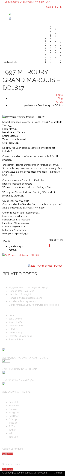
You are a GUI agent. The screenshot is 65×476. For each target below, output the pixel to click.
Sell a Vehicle (10, 62)
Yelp (11, 433)
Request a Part (45, 50)
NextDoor (13, 416)
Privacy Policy (16, 339)
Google (13, 409)
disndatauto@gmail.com (29, 298)
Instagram (14, 412)
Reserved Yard (16, 325)
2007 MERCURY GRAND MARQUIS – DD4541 (25, 357)
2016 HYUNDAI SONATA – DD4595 (19, 369)
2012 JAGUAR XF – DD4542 (16, 391)
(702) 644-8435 (54, 7)
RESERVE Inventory (50, 44)
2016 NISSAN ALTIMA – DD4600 (18, 380)
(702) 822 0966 (23, 294)
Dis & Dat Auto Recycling (34, 472)
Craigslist (13, 402)
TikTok (12, 426)
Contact (58, 472)
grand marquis (16, 246)
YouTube (13, 437)
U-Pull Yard (14, 329)
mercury (13, 250)
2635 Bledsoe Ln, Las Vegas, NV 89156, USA (27, 1)
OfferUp (13, 419)
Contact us (60, 52)
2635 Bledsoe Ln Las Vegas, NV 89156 (28, 287)
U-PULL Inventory (55, 45)
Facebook (14, 405)
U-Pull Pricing (16, 332)
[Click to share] (49, 245)
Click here (7, 454)
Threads (13, 423)
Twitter (12, 430)
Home (12, 315)
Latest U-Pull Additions (20, 336)
